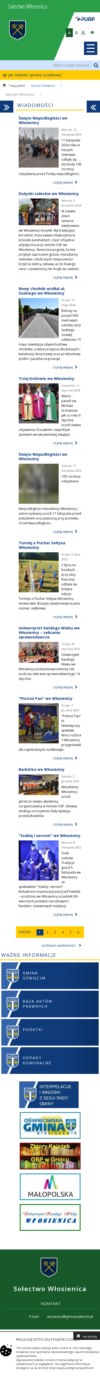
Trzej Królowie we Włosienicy (46, 378)
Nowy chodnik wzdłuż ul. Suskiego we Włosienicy (42, 291)
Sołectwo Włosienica (19, 94)
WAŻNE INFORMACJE (28, 955)
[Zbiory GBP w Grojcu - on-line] (50, 1157)
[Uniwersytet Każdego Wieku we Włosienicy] (50, 1218)
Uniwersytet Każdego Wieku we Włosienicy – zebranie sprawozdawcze (49, 632)
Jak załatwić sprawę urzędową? (35, 74)
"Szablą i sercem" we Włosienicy (50, 835)
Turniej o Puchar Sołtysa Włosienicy (42, 545)
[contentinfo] (50, 1289)
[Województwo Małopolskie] (50, 1187)
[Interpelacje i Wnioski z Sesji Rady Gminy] (50, 1095)
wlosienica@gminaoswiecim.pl (70, 1316)
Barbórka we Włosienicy (42, 769)
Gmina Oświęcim (43, 86)
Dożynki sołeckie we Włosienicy (49, 193)
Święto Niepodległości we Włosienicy (43, 120)
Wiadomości (35, 105)
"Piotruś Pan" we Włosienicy (46, 698)
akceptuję (90, 1336)
